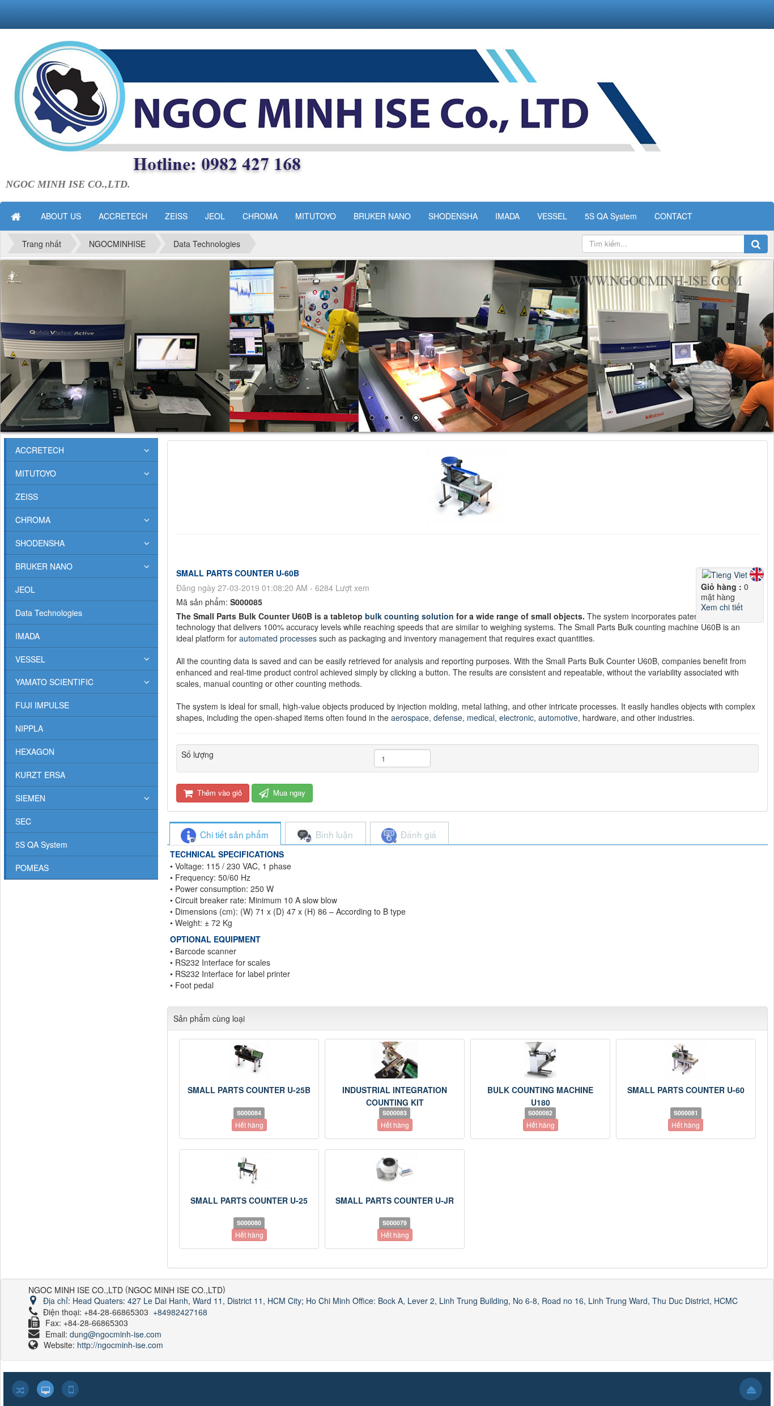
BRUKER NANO (44, 566)
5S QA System (41, 844)
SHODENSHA (40, 543)
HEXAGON (34, 751)
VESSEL (30, 659)
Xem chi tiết (722, 607)
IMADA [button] (507, 216)
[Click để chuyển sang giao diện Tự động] (20, 1388)
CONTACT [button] (673, 216)
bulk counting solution (409, 616)
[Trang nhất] (17, 216)
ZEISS (26, 496)
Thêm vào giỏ (218, 792)
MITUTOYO (35, 473)
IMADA (27, 636)
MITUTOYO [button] (315, 216)
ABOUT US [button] (61, 216)
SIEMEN (30, 798)
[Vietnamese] (726, 573)
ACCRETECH (39, 450)
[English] (757, 573)
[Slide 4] (387, 346)
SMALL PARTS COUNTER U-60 (686, 1089)
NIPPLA (29, 728)
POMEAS (32, 867)
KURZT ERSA (40, 774)
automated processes (278, 638)
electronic (516, 717)
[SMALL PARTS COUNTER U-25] (249, 1170)
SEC (23, 821)
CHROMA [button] (260, 216)
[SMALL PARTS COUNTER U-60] (686, 1060)
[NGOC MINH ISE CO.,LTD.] (374, 108)
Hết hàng (249, 1124)
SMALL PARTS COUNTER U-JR (394, 1200)
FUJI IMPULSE (42, 705)
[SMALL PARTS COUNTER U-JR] (395, 1170)
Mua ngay (288, 792)
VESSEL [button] (552, 216)
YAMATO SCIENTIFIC (54, 681)
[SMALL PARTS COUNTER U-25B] (249, 1060)
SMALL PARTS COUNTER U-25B (249, 1089)
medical (481, 717)
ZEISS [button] (176, 216)
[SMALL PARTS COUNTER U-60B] (468, 485)
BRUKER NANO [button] (382, 216)
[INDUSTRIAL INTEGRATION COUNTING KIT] (395, 1060)
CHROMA (32, 519)
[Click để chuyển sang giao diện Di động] (70, 1388)
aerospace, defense (426, 717)
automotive (558, 717)
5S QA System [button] (611, 216)
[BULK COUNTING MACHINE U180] (540, 1060)
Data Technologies (48, 612)
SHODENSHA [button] (453, 216)
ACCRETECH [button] (123, 216)
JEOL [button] (215, 216)
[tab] (225, 834)
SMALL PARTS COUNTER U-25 (249, 1200)
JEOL (25, 589)
